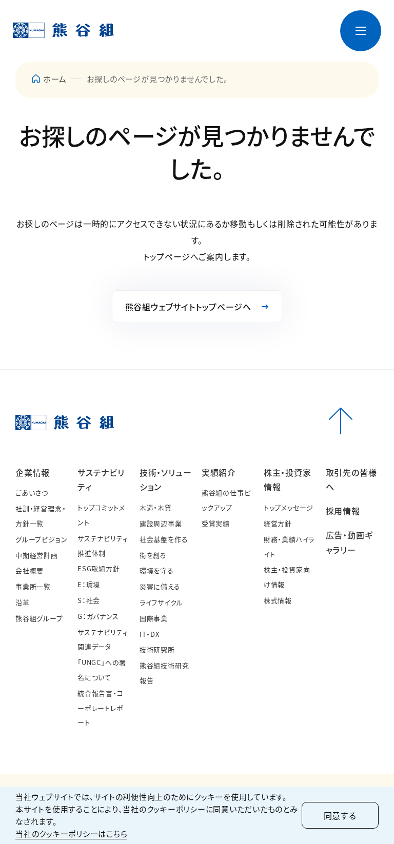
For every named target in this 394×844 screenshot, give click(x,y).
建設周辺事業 (161, 523)
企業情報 (32, 472)
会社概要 (29, 570)
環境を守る (157, 570)
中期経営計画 (36, 555)
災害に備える (160, 586)
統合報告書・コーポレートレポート (100, 708)
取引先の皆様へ (261, 44)
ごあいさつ (31, 492)
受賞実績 (216, 523)
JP (288, 22)
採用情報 (284, 49)
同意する (340, 815)
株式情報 (278, 600)
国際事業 (154, 618)
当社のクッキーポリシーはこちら (71, 833)
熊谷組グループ (39, 618)
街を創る (153, 555)
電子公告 (260, 22)
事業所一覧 (33, 586)
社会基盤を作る (164, 539)
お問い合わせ (217, 22)
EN (304, 22)
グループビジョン (41, 539)
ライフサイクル (161, 602)
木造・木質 (156, 507)
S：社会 (88, 600)
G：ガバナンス (98, 616)
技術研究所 (157, 649)
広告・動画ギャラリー (314, 44)
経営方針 (278, 523)
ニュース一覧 (169, 22)
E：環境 (88, 584)
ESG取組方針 (98, 568)
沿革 (22, 602)
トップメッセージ (288, 507)
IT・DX (150, 634)
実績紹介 (219, 472)
